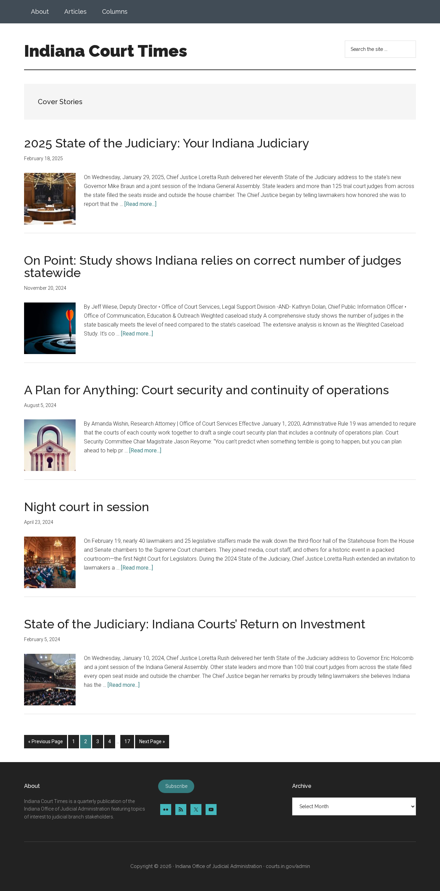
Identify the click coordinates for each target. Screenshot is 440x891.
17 (129, 741)
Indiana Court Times (105, 50)
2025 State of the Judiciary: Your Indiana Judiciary (166, 143)
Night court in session (86, 506)
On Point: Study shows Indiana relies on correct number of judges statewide (212, 266)
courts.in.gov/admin (288, 866)
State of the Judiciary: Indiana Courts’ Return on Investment (194, 624)
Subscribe (176, 786)
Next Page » (152, 743)
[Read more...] (140, 204)
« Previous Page (45, 743)
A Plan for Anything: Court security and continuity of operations (206, 390)
